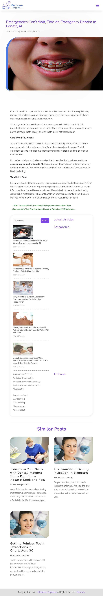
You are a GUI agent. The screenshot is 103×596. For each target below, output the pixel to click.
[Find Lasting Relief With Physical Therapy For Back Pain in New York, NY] (23, 260)
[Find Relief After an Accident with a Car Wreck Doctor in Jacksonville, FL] (23, 232)
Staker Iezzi (13, 31)
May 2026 (17, 406)
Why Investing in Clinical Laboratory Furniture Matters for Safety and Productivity (29, 299)
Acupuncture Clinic (21, 374)
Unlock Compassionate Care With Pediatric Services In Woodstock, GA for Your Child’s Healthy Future (30, 360)
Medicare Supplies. (47, 592)
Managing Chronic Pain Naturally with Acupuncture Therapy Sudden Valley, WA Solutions (31, 330)
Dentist (36, 31)
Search (45, 221)
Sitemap (81, 592)
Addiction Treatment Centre (25, 385)
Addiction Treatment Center (25, 382)
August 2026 (18, 395)
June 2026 (17, 403)
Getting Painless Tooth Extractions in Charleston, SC (27, 547)
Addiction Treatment (22, 378)
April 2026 (17, 410)
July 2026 (17, 399)
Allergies (17, 389)
